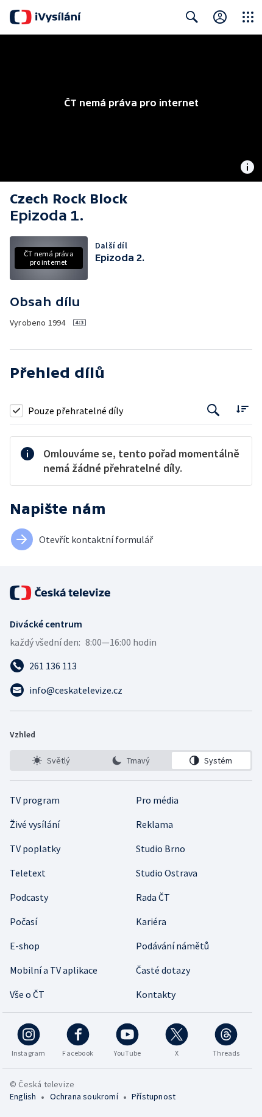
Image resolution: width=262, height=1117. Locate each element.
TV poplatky (35, 848)
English (23, 1096)
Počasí (23, 921)
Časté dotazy (163, 970)
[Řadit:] (242, 409)
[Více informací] (247, 168)
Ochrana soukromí (84, 1096)
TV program (35, 800)
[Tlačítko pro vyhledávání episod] (214, 410)
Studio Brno (160, 848)
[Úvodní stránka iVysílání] (45, 17)
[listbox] (131, 760)
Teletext (28, 873)
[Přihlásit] (220, 17)
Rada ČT (153, 897)
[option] (51, 760)
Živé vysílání (35, 824)
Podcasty (29, 897)
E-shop (25, 946)
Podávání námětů (172, 946)
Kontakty (155, 994)
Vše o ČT (27, 994)
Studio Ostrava (166, 873)
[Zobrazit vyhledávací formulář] (192, 17)
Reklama (154, 824)
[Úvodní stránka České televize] (61, 593)
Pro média (157, 800)
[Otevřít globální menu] (248, 17)
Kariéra (151, 921)
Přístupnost (153, 1096)
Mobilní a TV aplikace (53, 970)
